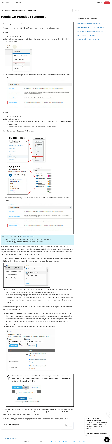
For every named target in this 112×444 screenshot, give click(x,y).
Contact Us (18, 2)
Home (5, 2)
